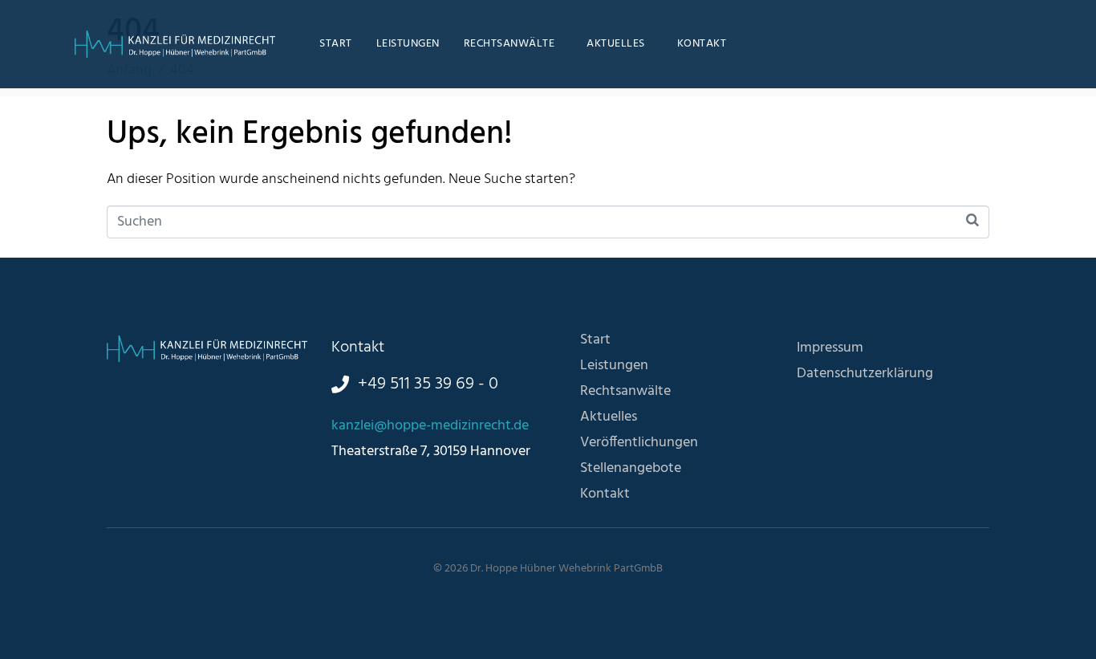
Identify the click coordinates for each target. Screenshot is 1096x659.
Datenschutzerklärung (865, 373)
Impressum (830, 348)
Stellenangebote (630, 468)
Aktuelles (616, 44)
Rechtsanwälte (509, 44)
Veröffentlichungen (639, 442)
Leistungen (408, 44)
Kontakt (702, 44)
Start (335, 44)
